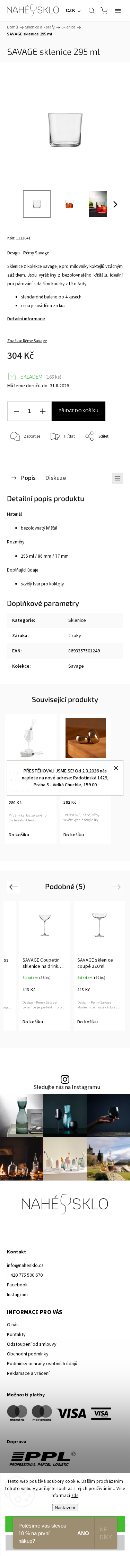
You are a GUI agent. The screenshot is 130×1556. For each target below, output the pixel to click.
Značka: (27, 341)
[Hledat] (91, 10)
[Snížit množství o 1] (16, 411)
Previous (14, 886)
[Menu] (118, 10)
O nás (13, 1324)
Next (117, 886)
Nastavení (65, 1507)
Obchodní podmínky (28, 1354)
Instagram (17, 1294)
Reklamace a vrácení (28, 1373)
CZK (71, 10)
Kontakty (16, 1334)
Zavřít (108, 454)
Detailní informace (26, 318)
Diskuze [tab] (55, 477)
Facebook (17, 1285)
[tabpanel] (84, 966)
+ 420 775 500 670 (25, 1275)
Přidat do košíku (78, 410)
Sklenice (77, 620)
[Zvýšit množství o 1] (42, 411)
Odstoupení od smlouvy (32, 1344)
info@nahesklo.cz (25, 1265)
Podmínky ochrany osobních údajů (42, 1363)
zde (75, 1495)
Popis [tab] (28, 477)
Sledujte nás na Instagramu (66, 1087)
